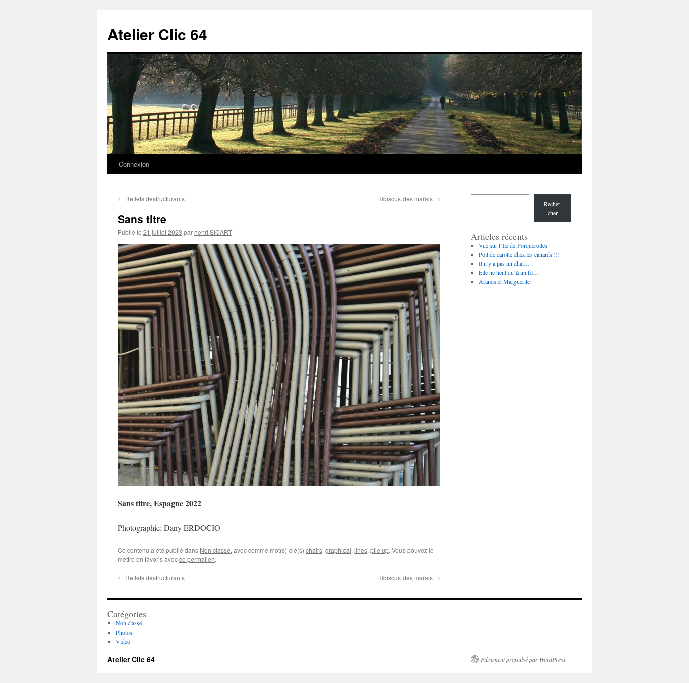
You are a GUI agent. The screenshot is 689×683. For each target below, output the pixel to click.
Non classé (215, 550)
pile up (379, 550)
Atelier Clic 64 (157, 34)
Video (123, 641)
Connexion (134, 164)
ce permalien (197, 559)
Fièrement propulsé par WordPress (523, 659)
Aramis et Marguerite (504, 281)
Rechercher (553, 208)
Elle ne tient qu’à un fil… (509, 272)
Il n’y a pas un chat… (504, 263)
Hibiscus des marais (408, 198)
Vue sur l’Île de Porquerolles (513, 245)
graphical (338, 550)
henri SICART (213, 231)
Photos (124, 632)
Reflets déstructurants (151, 198)
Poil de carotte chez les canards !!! (519, 254)
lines (360, 550)
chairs (314, 550)
